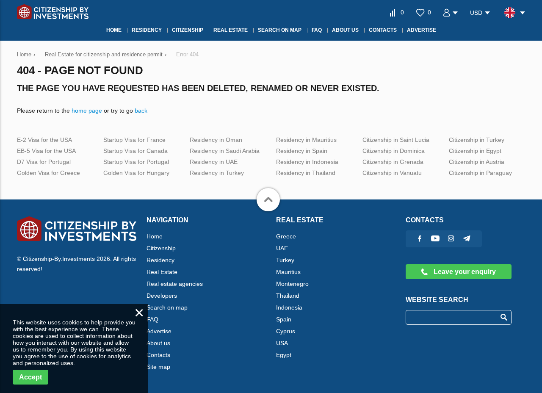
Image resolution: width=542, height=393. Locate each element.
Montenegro (292, 283)
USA (282, 343)
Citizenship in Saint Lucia (395, 139)
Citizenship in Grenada (392, 161)
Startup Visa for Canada (135, 150)
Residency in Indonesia (307, 161)
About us (158, 343)
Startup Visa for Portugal (136, 161)
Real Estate (162, 271)
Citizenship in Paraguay (480, 172)
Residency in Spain (301, 150)
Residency (160, 260)
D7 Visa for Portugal (44, 161)
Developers (162, 295)
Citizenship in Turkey (476, 139)
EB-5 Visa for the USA (46, 150)
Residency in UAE (214, 161)
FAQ (152, 319)
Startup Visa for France (134, 139)
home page (87, 110)
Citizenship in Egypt (475, 150)
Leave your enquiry (464, 271)
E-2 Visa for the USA (44, 139)
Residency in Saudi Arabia (225, 150)
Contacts (158, 354)
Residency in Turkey (217, 172)
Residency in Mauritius (306, 139)
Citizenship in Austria (476, 161)
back (141, 110)
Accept (30, 377)
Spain (283, 319)
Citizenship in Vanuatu (392, 172)
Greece (286, 236)
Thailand (287, 295)
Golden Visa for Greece (48, 172)
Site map (158, 366)
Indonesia (289, 307)
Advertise (159, 331)
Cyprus (285, 331)
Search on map (167, 307)
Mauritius (288, 271)
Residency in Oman (216, 139)
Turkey (285, 260)
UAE (282, 248)
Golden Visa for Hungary (136, 172)
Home (155, 236)
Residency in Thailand (305, 172)
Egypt (283, 354)
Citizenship (161, 248)
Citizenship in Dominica (393, 150)
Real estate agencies (175, 283)
